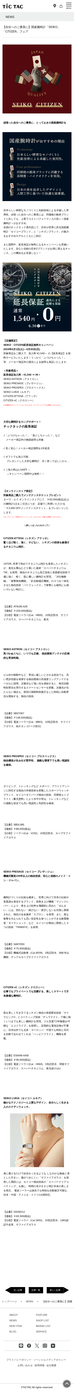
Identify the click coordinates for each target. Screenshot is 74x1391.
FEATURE (41, 1314)
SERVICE (41, 1331)
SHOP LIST (42, 1320)
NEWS (13, 1320)
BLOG (12, 1331)
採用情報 (39, 1365)
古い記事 (17, 1290)
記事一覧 (36, 1290)
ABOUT (13, 1314)
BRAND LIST (43, 1326)
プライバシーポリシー (18, 1359)
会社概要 (51, 1365)
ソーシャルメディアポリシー (49, 1359)
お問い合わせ (25, 1365)
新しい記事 (55, 1290)
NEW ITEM (15, 1326)
